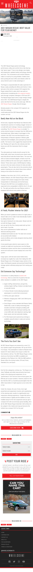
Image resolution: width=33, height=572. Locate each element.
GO (16, 454)
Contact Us (4, 537)
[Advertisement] (16, 51)
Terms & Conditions (6, 546)
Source (3, 21)
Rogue (9, 438)
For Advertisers (5, 542)
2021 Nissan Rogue (6, 104)
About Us (4, 539)
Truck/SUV (5, 25)
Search (31, 2)
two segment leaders (24, 93)
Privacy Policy (5, 544)
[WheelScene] (1, 25)
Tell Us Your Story (16, 476)
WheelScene (20, 565)
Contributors (5, 534)
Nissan (3, 438)
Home (2, 532)
